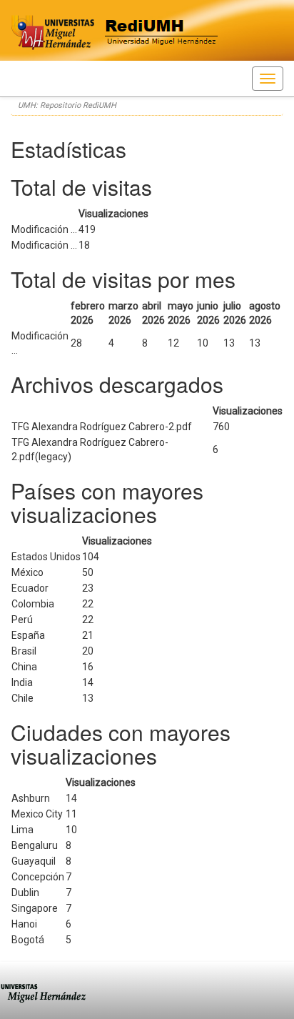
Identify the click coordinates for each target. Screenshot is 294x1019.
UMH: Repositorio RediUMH (67, 105)
